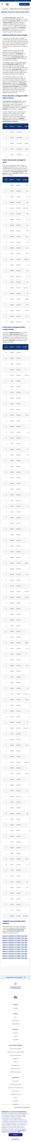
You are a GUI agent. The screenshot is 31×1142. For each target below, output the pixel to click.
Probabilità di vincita (16, 1094)
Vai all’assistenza (15, 988)
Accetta (15, 1134)
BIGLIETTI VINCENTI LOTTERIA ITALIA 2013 (15, 951)
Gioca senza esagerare (15, 1048)
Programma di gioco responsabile (15, 1052)
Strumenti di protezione (15, 1055)
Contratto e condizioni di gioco (15, 1087)
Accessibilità (15, 1039)
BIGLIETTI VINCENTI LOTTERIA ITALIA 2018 (15, 940)
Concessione (15, 1081)
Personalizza (15, 1139)
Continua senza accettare (22, 1107)
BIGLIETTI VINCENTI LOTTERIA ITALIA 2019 (15, 938)
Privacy (15, 1097)
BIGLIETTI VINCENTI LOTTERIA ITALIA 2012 (15, 954)
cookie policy (21, 1130)
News (15, 1017)
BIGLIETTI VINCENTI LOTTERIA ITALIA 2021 (15, 936)
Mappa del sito (15, 1020)
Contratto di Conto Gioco (15, 1084)
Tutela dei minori (15, 1065)
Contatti (15, 1036)
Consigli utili (16, 1058)
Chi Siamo (15, 1008)
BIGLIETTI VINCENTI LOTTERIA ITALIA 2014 (15, 949)
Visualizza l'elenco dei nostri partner (11, 1131)
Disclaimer (15, 1104)
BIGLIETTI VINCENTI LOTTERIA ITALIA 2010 (15, 958)
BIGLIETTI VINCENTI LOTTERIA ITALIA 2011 (15, 956)
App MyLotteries (15, 1023)
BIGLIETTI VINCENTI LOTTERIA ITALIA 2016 (15, 945)
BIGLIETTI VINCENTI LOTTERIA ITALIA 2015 (15, 947)
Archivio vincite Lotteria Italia (15, 930)
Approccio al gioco (15, 1068)
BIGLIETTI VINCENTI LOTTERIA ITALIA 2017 (15, 942)
